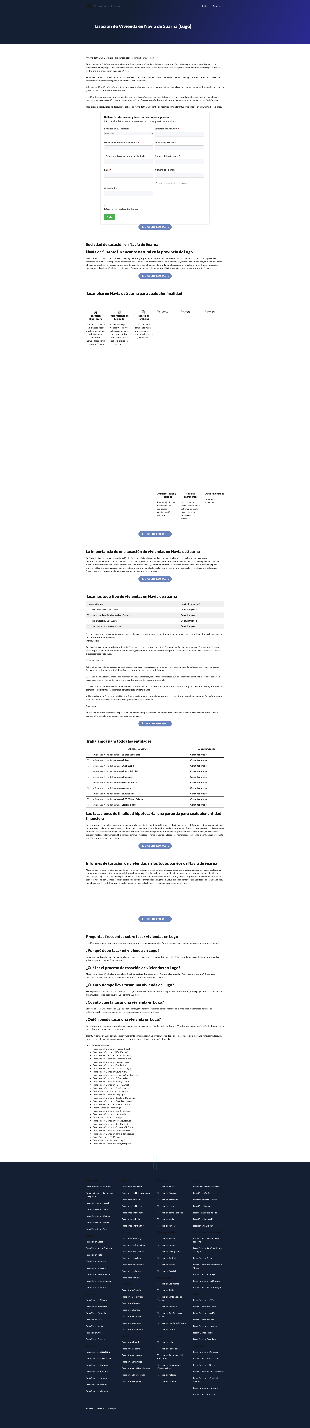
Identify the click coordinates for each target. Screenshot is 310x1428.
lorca (217, 1186)
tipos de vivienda (107, 637)
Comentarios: (111, 188)
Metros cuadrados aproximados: (121, 142)
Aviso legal (111, 1408)
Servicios (217, 6)
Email (107, 170)
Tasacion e (127, 1374)
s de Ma (210, 1186)
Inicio (204, 6)
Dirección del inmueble (167, 128)
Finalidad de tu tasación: (117, 128)
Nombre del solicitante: (167, 156)
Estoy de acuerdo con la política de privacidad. (123, 209)
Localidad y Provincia (165, 142)
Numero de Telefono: (165, 170)
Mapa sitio (99, 1408)
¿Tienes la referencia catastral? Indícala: (125, 156)
